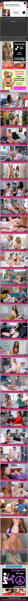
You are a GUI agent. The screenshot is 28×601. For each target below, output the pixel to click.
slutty (2, 40)
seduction (6, 40)
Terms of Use (5, 599)
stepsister (10, 40)
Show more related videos (14, 566)
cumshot (3, 39)
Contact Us (19, 599)
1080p (21, 37)
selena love (11, 37)
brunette (25, 37)
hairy (9, 39)
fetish (6, 39)
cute (25, 39)
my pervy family (23, 40)
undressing (20, 39)
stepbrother (16, 40)
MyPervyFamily (4, 37)
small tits (13, 39)
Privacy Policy (12, 599)
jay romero (16, 37)
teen (17, 39)
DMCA (24, 599)
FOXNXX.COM (14, 1)
